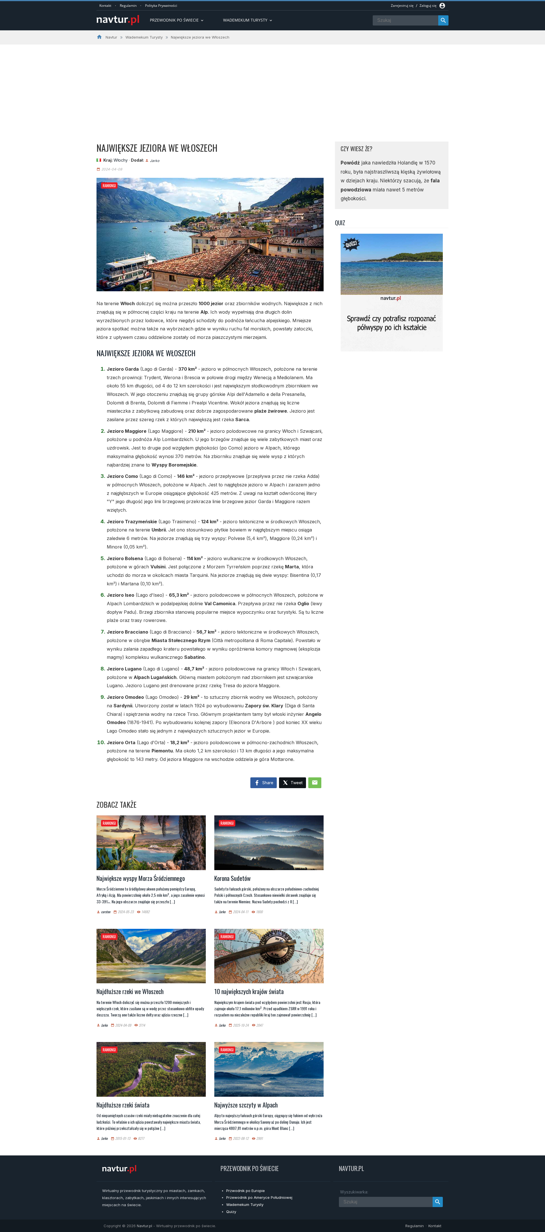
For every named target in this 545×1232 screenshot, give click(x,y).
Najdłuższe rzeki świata (123, 1104)
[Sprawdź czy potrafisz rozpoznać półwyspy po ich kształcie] (392, 350)
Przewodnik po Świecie (177, 20)
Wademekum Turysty (244, 1204)
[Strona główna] (118, 20)
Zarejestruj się (402, 5)
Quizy (231, 1211)
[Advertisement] (272, 87)
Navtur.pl (144, 1225)
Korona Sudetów (232, 878)
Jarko (154, 160)
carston (105, 912)
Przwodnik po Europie (245, 1190)
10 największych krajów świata (249, 991)
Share (267, 782)
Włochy (121, 160)
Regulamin (128, 5)
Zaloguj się (428, 5)
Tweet (296, 782)
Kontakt (105, 5)
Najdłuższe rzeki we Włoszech (130, 991)
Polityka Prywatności (161, 5)
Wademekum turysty (248, 20)
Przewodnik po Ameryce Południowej (259, 1197)
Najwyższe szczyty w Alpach (246, 1104)
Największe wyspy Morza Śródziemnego (141, 878)
